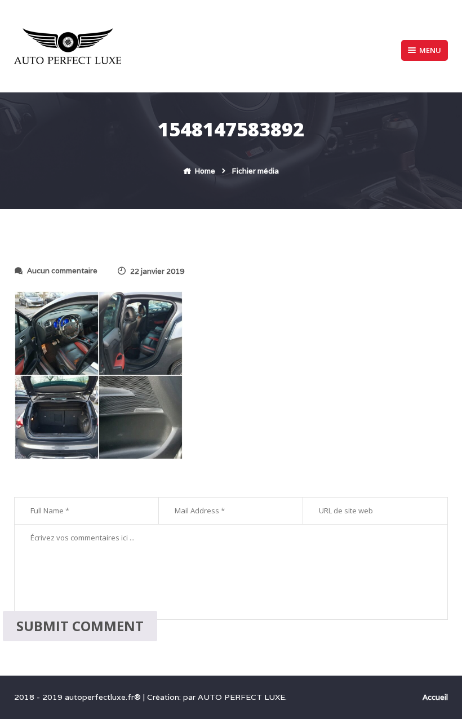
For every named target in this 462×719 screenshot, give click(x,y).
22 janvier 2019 (157, 271)
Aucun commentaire (62, 271)
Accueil (435, 697)
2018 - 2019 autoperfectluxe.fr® (78, 697)
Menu (430, 50)
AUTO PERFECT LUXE (241, 697)
